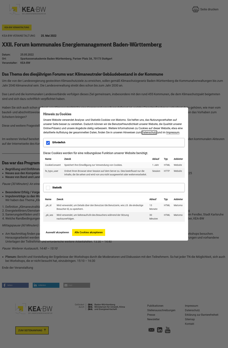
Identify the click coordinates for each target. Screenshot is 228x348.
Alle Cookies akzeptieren (89, 232)
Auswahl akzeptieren (57, 232)
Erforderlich (58, 142)
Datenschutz (149, 132)
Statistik (57, 187)
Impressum (172, 132)
